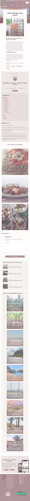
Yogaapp (18, 3)
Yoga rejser (27, 498)
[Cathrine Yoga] (4, 6)
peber (8, 108)
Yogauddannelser (24, 5)
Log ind (27, 2)
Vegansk (8, 68)
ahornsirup (7, 104)
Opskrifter (26, 7)
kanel (6, 107)
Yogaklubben (11, 5)
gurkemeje (9, 50)
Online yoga (16, 498)
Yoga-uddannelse (13, 500)
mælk (6, 112)
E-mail (16, 253)
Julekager (8, 66)
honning (7, 101)
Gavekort (22, 3)
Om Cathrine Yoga (8, 1)
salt (7, 111)
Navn (6, 253)
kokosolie (7, 102)
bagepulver (7, 105)
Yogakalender (13, 1)
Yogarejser (17, 5)
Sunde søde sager (19, 66)
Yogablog (22, 1)
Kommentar (7, 242)
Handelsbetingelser (3, 498)
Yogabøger (17, 1)
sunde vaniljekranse (20, 63)
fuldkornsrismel (7, 100)
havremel (6, 99)
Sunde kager (13, 66)
